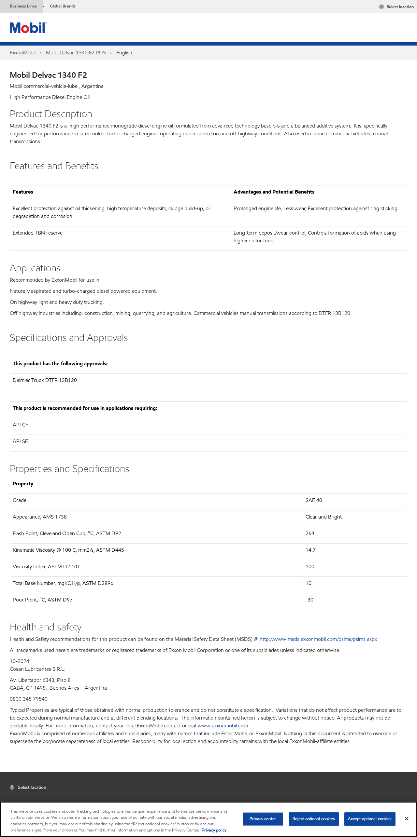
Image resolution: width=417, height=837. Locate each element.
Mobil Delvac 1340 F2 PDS (76, 52)
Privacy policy (214, 830)
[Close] (406, 818)
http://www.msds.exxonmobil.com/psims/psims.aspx (318, 639)
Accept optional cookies (370, 819)
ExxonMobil (23, 52)
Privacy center (263, 819)
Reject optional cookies (314, 819)
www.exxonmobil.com (223, 725)
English (124, 52)
